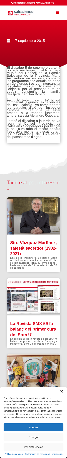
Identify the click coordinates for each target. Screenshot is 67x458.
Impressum (57, 454)
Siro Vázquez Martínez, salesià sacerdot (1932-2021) (33, 248)
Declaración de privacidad (37, 454)
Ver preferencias (33, 446)
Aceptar (33, 427)
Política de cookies (13, 454)
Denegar (34, 437)
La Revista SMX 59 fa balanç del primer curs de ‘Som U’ (33, 329)
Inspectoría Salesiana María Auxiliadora (33, 3)
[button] (61, 391)
